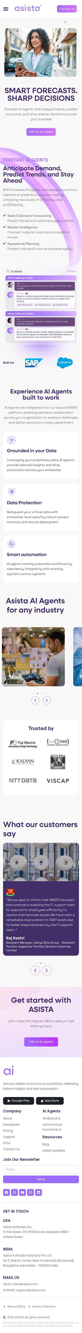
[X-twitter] (14, 1192)
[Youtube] (22, 1192)
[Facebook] (6, 1192)
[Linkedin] (38, 1192)
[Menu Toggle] (5, 9)
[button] (35, 700)
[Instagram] (30, 1192)
